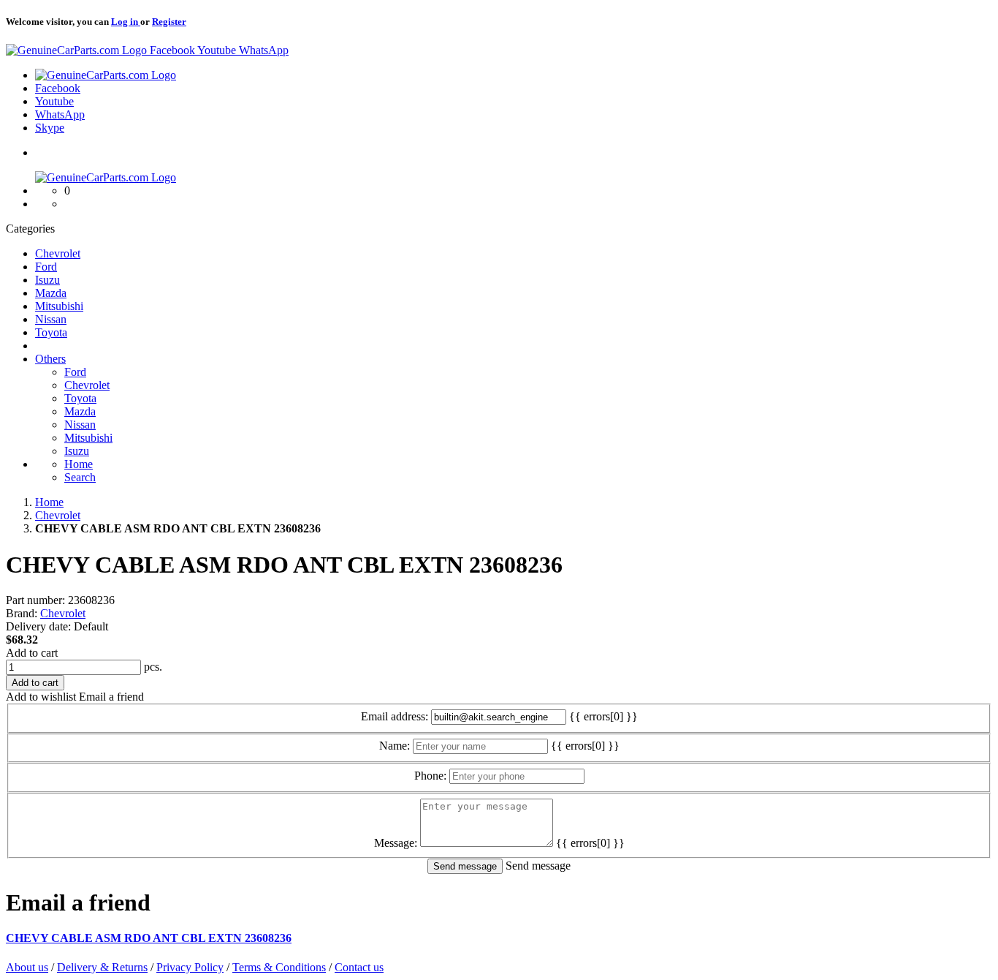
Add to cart (32, 653)
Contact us (359, 967)
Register (169, 21)
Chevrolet (62, 613)
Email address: (394, 716)
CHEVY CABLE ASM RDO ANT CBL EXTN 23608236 (149, 938)
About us (27, 967)
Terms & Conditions (279, 967)
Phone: (430, 775)
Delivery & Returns (102, 967)
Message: (395, 843)
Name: (394, 745)
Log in (125, 21)
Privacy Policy (190, 967)
